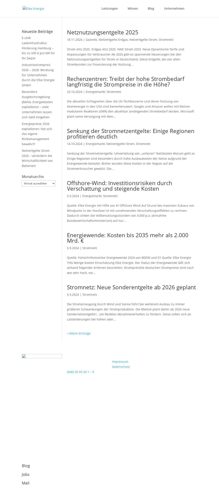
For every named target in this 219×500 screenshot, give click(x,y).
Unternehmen (174, 8)
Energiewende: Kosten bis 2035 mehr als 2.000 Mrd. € (127, 237)
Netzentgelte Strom (143, 40)
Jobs (26, 474)
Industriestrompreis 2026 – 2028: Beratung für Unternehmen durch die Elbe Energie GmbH (38, 75)
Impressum (120, 362)
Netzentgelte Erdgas (113, 40)
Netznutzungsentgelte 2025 (102, 32)
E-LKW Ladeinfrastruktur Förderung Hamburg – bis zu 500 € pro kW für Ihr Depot (38, 48)
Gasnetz (91, 40)
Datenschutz (121, 367)
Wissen (133, 8)
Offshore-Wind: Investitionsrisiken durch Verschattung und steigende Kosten (119, 185)
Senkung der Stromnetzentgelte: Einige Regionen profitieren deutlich (130, 133)
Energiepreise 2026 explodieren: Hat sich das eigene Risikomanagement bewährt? (37, 134)
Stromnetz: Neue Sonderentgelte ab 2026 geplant (131, 287)
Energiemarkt (95, 92)
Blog (151, 8)
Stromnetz (166, 40)
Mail (26, 482)
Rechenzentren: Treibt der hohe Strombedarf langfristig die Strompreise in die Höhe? (125, 81)
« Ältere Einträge (79, 333)
